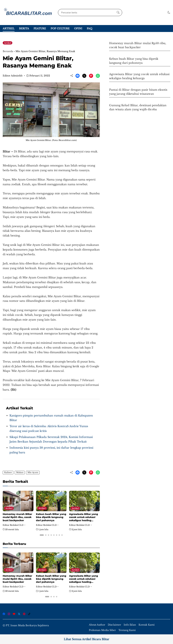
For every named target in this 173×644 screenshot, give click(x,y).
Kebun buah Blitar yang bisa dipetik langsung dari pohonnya (51, 517)
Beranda (8, 51)
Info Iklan (130, 624)
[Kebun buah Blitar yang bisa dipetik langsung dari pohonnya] (51, 509)
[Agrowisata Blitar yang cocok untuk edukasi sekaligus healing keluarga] (84, 509)
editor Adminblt (12, 75)
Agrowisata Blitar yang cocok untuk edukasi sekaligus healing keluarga (83, 519)
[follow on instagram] (9, 614)
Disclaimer (114, 624)
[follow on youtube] (14, 614)
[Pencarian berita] (118, 12)
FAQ (89, 28)
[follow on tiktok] (29, 614)
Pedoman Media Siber (102, 630)
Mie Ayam (33, 472)
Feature (40, 28)
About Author (97, 624)
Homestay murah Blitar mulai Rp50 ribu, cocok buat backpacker (17, 517)
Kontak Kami (147, 624)
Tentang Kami (127, 630)
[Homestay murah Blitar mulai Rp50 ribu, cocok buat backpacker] (18, 509)
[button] (169, 12)
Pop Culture (60, 28)
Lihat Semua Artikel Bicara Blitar (86, 639)
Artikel (9, 28)
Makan (19, 472)
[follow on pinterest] (24, 614)
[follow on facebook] (4, 614)
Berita (24, 28)
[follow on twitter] (19, 614)
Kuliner (8, 472)
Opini (78, 28)
